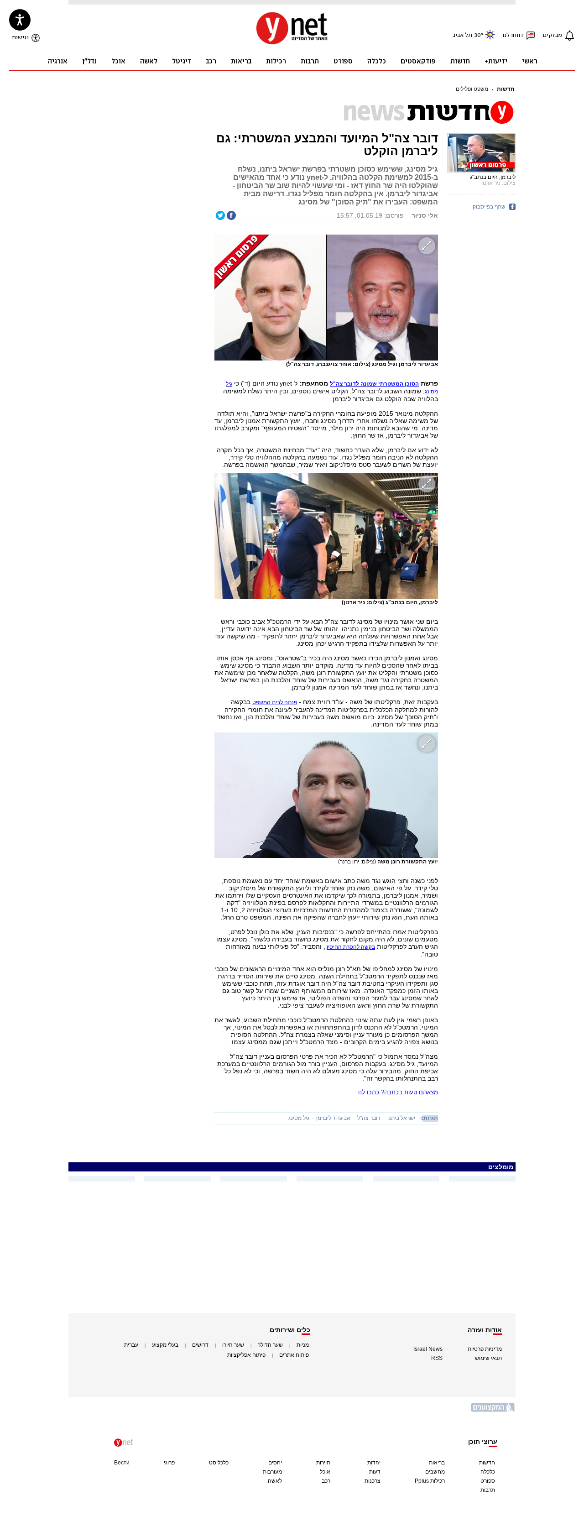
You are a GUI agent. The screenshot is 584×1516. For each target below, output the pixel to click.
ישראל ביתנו (401, 1118)
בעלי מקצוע (165, 1345)
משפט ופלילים (472, 89)
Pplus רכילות (430, 1481)
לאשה (275, 1481)
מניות (303, 1345)
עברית (131, 1345)
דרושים (200, 1345)
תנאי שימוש (488, 1358)
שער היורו (233, 1345)
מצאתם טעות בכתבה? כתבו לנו (398, 1092)
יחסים (275, 1462)
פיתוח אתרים (294, 1355)
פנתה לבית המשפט (274, 702)
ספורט (487, 1481)
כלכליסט (219, 1462)
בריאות (437, 1462)
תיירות (323, 1462)
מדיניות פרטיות (485, 1349)
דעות (375, 1472)
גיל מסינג (298, 1118)
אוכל (325, 1472)
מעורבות (272, 1472)
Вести (122, 1462)
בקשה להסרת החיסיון (350, 947)
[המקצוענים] (493, 1411)
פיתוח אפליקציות (246, 1355)
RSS (437, 1358)
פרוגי (169, 1462)
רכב (326, 1481)
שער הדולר (270, 1345)
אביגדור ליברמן (333, 1118)
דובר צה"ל (369, 1118)
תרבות (487, 1490)
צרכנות (373, 1481)
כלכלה (487, 1472)
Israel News (428, 1349)
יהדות (374, 1462)
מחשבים (435, 1472)
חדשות (505, 89)
